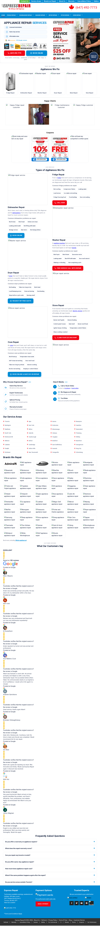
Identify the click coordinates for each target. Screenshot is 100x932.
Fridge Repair (11, 15)
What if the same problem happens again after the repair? (25, 875)
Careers (35, 922)
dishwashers (16, 213)
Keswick (54, 448)
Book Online (38, 53)
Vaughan (54, 437)
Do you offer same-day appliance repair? (19, 862)
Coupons (81, 922)
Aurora (54, 421)
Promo (74, 922)
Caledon (7, 444)
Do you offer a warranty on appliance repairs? (21, 842)
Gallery (96, 1)
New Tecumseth (33, 452)
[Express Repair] (17, 7)
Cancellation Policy (84, 1)
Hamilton (78, 425)
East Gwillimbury (57, 444)
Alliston (7, 440)
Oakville (31, 433)
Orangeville (55, 452)
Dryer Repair (53, 15)
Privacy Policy (52, 920)
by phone (67, 388)
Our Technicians (92, 922)
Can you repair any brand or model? (17, 855)
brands (74, 248)
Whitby (78, 437)
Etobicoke (55, 425)
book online (17, 235)
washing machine (59, 243)
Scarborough (32, 437)
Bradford (54, 440)
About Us (62, 1)
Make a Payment (43, 904)
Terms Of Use (63, 920)
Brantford (79, 440)
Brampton (79, 421)
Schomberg (79, 452)
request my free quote (21, 301)
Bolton (31, 440)
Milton (30, 429)
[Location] (91, 903)
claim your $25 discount (67, 337)
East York (31, 425)
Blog (70, 920)
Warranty (71, 1)
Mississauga (56, 429)
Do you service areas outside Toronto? (18, 882)
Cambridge (32, 444)
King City (78, 448)
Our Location (11, 902)
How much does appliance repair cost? (18, 869)
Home (3, 15)
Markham (7, 429)
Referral (44, 920)
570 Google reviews (21, 40)
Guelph (7, 448)
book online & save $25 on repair (25, 374)
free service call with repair (69, 268)
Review (67, 922)
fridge (59, 178)
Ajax (30, 421)
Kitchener (7, 452)
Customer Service (79, 920)
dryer (10, 276)
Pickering (78, 433)
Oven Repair (77, 15)
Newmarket (79, 429)
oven (11, 345)
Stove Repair (65, 15)
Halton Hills (32, 448)
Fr (61, 922)
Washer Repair (40, 15)
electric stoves (77, 311)
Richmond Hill (9, 437)
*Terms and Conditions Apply (13, 914)
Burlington (8, 425)
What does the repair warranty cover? (18, 848)
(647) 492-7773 (86, 7)
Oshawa (54, 433)
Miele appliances (21, 540)
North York (8, 433)
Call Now (61, 203)
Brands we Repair (50, 1)
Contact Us (24, 1)
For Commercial (52, 922)
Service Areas (36, 1)
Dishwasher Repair (25, 15)
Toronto (7, 421)
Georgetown (79, 444)
